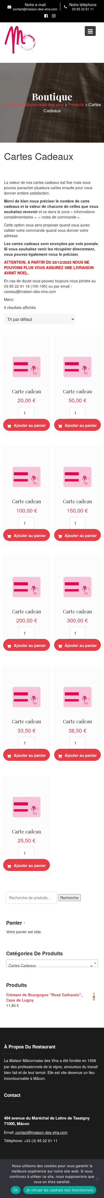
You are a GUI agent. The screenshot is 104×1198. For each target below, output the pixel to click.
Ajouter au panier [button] (30, 425)
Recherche (69, 897)
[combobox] (52, 963)
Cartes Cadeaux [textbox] (51, 965)
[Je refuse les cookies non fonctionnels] (97, 1178)
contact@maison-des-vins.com (40, 1132)
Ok (15, 1190)
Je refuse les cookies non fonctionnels (60, 1190)
